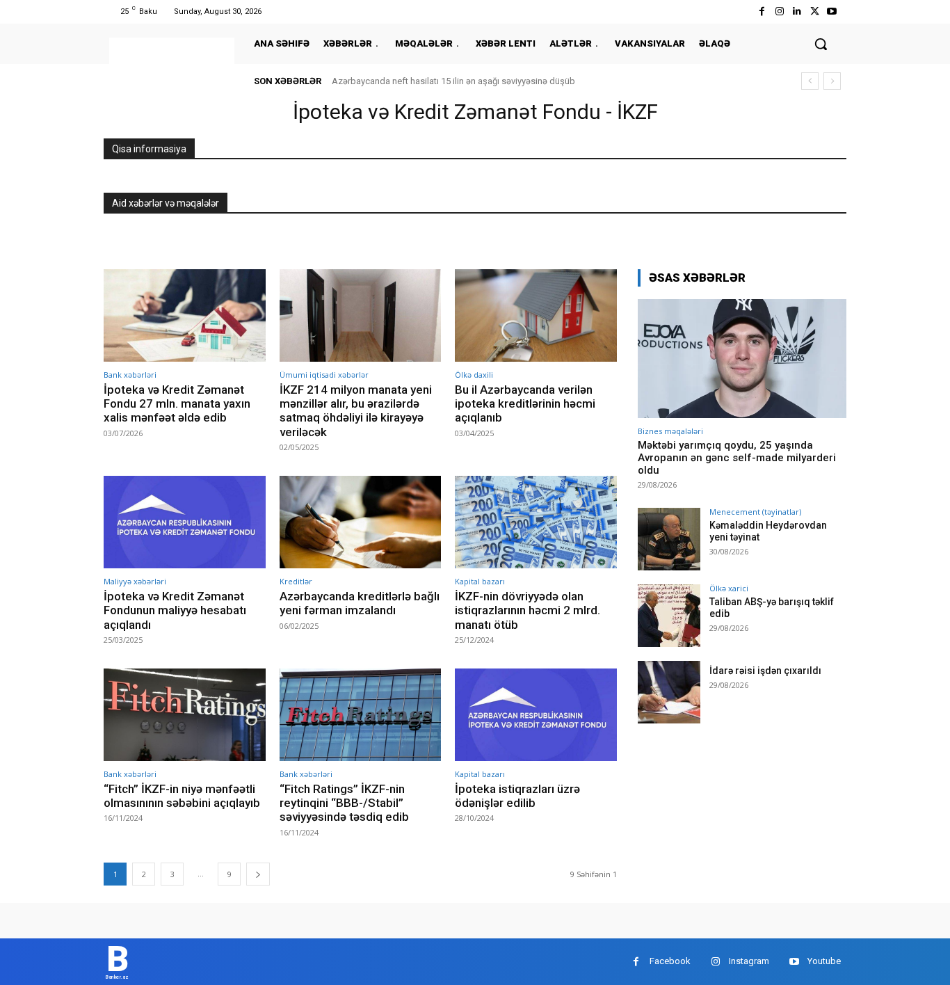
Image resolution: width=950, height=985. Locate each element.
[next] (832, 81)
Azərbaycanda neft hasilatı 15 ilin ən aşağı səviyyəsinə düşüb (453, 81)
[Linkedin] (796, 11)
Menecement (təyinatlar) (755, 511)
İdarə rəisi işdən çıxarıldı (765, 670)
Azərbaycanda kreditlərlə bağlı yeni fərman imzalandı (360, 603)
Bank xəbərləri (130, 374)
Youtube (824, 961)
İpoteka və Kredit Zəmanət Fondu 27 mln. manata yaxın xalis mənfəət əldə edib (177, 404)
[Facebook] (762, 11)
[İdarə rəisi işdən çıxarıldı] (669, 692)
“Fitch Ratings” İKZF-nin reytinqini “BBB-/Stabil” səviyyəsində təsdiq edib (344, 803)
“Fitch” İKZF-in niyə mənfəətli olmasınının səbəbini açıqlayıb (182, 796)
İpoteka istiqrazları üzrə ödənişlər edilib (517, 796)
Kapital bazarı (480, 581)
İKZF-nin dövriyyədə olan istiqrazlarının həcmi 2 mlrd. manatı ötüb (527, 610)
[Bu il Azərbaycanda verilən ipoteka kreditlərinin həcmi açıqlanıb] (536, 315)
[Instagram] (779, 11)
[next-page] (258, 874)
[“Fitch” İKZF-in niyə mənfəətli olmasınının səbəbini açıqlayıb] (185, 714)
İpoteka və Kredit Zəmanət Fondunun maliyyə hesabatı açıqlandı (175, 610)
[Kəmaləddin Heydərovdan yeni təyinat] (669, 539)
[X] (814, 11)
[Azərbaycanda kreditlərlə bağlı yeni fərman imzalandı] (361, 522)
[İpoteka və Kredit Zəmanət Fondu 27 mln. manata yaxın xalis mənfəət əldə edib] (185, 315)
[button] (820, 44)
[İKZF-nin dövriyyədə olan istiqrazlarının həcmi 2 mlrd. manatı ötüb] (536, 522)
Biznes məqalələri (670, 431)
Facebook (670, 961)
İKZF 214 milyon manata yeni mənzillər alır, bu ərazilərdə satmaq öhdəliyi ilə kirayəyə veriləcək (356, 411)
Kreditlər (296, 581)
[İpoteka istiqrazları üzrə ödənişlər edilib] (536, 714)
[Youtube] (832, 11)
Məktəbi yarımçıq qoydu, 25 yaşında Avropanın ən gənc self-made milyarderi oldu (737, 458)
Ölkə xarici (728, 588)
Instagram (749, 961)
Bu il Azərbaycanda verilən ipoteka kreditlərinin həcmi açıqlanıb (525, 404)
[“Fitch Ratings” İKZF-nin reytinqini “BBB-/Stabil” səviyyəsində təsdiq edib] (361, 714)
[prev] (810, 81)
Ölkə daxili (474, 374)
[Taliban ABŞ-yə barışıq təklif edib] (669, 615)
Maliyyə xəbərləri (135, 581)
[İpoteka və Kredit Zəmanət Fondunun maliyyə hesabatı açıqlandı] (185, 522)
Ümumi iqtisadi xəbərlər (324, 374)
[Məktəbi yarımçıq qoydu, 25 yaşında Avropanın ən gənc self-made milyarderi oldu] (742, 358)
